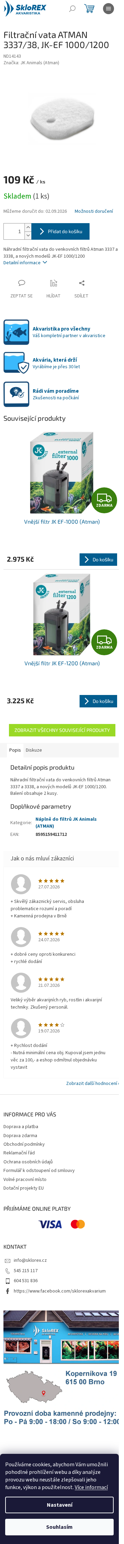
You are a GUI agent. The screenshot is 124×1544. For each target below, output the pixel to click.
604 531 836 (26, 1280)
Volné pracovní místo (24, 1179)
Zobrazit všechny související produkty (62, 730)
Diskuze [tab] (34, 750)
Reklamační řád (19, 1153)
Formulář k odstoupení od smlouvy (39, 1170)
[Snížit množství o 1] (27, 235)
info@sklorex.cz (30, 1260)
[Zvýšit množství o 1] (27, 227)
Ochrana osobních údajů (28, 1162)
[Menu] (108, 9)
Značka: (31, 62)
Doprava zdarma (20, 1135)
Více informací (91, 1487)
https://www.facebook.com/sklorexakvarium (60, 1291)
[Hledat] (72, 9)
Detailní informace (22, 262)
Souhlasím (59, 1527)
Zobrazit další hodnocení (91, 1083)
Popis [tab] (15, 750)
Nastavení (59, 1505)
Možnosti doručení (94, 211)
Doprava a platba (20, 1126)
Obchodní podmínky (24, 1144)
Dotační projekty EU (23, 1188)
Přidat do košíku (65, 231)
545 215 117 (26, 1270)
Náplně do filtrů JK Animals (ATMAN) (66, 822)
